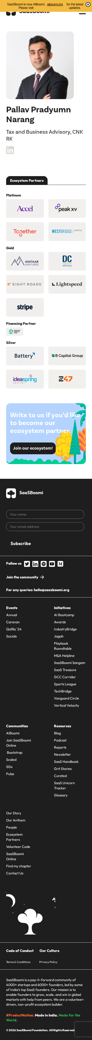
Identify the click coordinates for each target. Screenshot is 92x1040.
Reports (60, 747)
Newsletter (62, 754)
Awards (60, 622)
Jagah (59, 636)
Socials (11, 636)
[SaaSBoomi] (24, 492)
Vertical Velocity (66, 705)
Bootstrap (14, 752)
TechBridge (63, 691)
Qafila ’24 (14, 629)
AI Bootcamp (64, 615)
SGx (9, 767)
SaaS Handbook (66, 761)
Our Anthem (15, 820)
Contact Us (14, 873)
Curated (60, 776)
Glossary (60, 795)
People (11, 827)
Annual (11, 615)
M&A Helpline (64, 655)
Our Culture (49, 951)
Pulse (10, 774)
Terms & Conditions (18, 962)
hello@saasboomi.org (51, 590)
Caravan (13, 622)
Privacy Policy (48, 962)
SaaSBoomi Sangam (69, 663)
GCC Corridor (65, 677)
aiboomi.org (55, 4)
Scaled (11, 759)
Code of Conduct (20, 951)
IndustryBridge (65, 629)
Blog (57, 733)
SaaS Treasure (65, 670)
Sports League (65, 684)
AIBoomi (12, 733)
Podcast (60, 740)
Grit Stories (63, 769)
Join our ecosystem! (33, 448)
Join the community (22, 577)
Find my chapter (18, 866)
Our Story (13, 813)
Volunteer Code (18, 847)
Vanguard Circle (66, 698)
